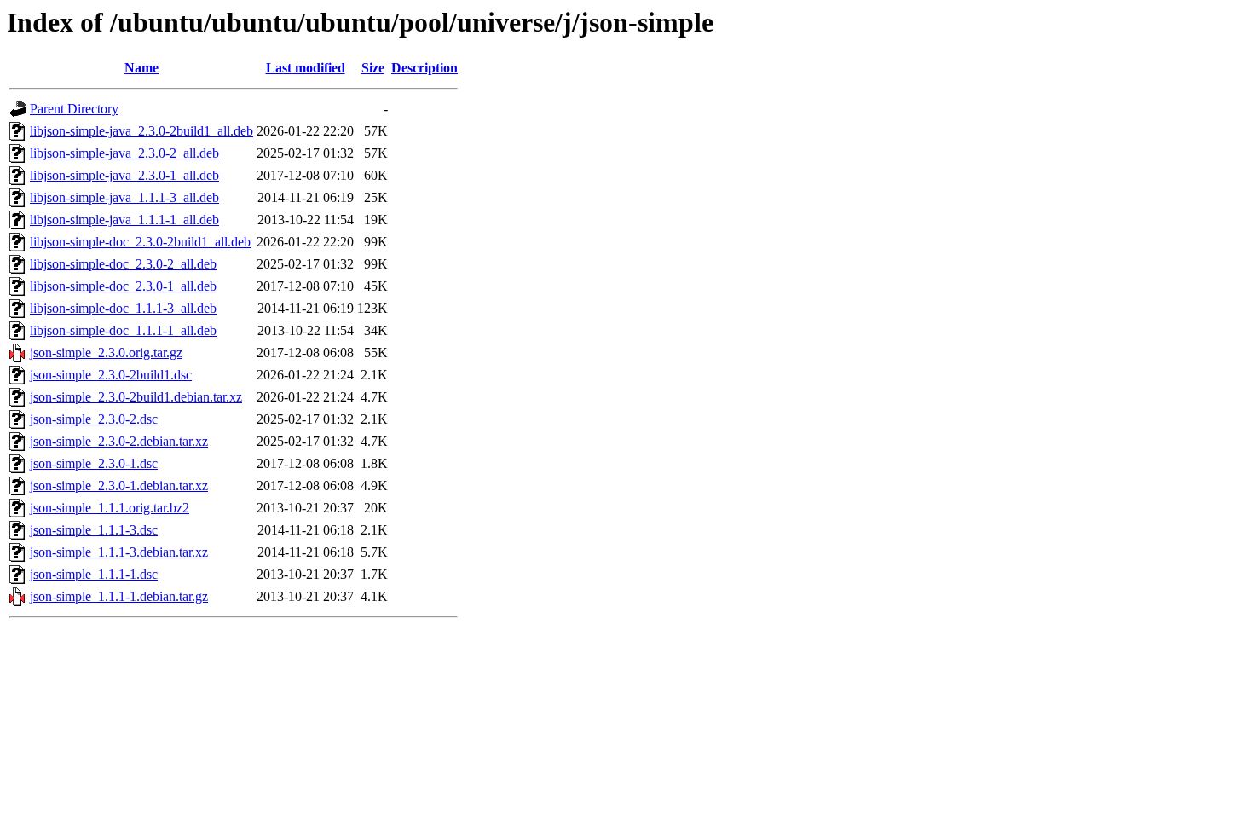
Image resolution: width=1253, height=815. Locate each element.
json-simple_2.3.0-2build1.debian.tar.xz (136, 397)
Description (424, 68)
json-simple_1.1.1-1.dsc (94, 574)
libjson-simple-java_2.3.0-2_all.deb (124, 153)
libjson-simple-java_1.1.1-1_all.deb (124, 219)
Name (141, 68)
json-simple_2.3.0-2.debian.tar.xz (119, 441)
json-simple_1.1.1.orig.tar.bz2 (109, 507)
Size (372, 68)
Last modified (305, 68)
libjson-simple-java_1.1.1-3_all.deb (124, 197)
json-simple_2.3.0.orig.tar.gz (106, 352)
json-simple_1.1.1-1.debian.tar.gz (119, 596)
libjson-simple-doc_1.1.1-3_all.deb (123, 308)
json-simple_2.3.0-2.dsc (94, 419)
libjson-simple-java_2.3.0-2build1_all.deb (141, 131)
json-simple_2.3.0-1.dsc (94, 463)
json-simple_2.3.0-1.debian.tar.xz (119, 485)
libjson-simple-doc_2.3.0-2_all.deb (123, 264)
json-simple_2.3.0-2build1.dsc (111, 374)
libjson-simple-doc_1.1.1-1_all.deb (123, 330)
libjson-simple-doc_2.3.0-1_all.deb (123, 286)
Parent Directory (74, 108)
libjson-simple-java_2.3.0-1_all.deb (124, 175)
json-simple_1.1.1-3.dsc (94, 530)
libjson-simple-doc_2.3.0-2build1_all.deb (140, 241)
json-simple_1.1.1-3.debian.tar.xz (119, 552)
